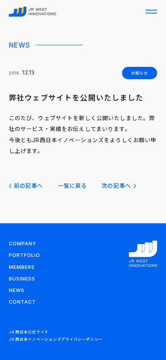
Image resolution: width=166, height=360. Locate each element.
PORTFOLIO (24, 255)
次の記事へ (116, 185)
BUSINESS (22, 279)
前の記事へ (28, 185)
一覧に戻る (72, 185)
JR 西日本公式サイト (29, 332)
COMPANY (22, 243)
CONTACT (22, 302)
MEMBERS (22, 267)
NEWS (16, 290)
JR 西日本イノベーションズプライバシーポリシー (56, 339)
